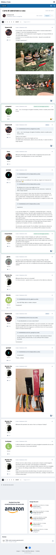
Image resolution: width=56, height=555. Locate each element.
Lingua (18, 551)
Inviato (21, 27)
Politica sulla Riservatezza (28, 551)
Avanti (17, 21)
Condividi (39, 15)
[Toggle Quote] (17, 128)
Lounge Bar (19, 16)
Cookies (38, 551)
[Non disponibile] (35, 56)
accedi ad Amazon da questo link (14, 504)
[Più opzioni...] (52, 27)
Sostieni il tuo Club (14, 502)
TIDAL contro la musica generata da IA (14, 540)
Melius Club (5, 2)
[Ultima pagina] (21, 22)
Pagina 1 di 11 (27, 21)
